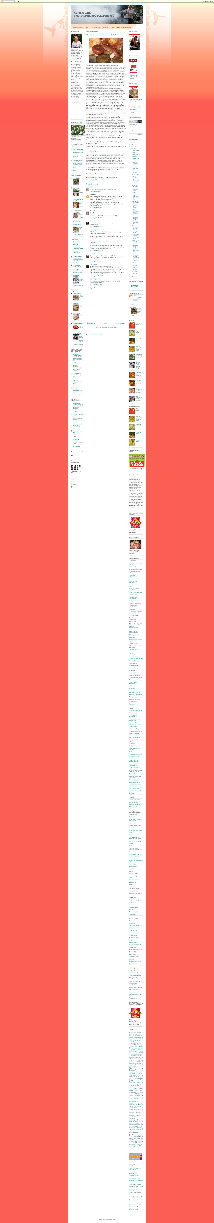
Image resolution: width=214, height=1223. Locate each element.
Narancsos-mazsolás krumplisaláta (134, 589)
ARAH (130, 1035)
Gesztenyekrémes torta (135, 854)
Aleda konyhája (77, 210)
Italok (87, 27)
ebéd (132, 1046)
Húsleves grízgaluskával (135, 975)
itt (92, 170)
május (134, 267)
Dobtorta (131, 843)
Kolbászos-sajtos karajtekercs (133, 582)
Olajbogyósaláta (133, 594)
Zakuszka (131, 959)
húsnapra (139, 1079)
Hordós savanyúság (134, 932)
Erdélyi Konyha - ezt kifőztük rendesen (139, 398)
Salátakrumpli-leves (134, 686)
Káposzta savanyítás (138, 331)
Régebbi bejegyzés (120, 323)
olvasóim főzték (137, 1110)
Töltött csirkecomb (133, 780)
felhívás (131, 1058)
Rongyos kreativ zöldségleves (133, 683)
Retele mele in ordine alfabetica (124, 27)
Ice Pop (81, 315)
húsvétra (138, 1082)
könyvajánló (131, 1095)
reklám (137, 1115)
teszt (138, 1131)
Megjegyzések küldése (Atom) (109, 327)
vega (139, 1141)
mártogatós (131, 1103)
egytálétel (133, 1049)
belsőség (131, 1037)
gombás (131, 1064)
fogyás (141, 1058)
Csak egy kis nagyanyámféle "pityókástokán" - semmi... (135, 204)
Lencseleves (132, 672)
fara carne (138, 1057)
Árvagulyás (132, 704)
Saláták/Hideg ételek (94, 25)
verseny (131, 1142)
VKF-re (96, 179)
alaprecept (138, 1034)
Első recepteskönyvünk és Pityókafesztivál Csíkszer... (135, 257)
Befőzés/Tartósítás (96, 27)
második (140, 1104)
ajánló (130, 1034)
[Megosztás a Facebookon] (115, 177)
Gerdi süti (75, 303)
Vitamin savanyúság (134, 956)
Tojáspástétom (132, 621)
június (133, 265)
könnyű (137, 1093)
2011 (132, 146)
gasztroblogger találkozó (135, 1063)
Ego (113, 27)
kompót (131, 1090)
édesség (140, 1046)
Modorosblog (76, 403)
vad (132, 1141)
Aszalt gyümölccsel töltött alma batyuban (135, 820)
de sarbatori (133, 1043)
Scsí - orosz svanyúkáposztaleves (134, 691)
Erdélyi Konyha (133, 1051)
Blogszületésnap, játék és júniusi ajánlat (139, 356)
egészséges (140, 1048)
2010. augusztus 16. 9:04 (96, 191)
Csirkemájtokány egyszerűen (133, 716)
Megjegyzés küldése (93, 288)
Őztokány (131, 793)
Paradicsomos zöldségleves (136, 680)
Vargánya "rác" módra (134, 782)
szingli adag (140, 1124)
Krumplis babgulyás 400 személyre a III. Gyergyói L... (135, 196)
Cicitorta (131, 832)
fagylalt (139, 1055)
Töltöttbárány (132, 637)
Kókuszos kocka (133, 866)
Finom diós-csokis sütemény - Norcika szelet (135, 849)
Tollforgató (75, 484)
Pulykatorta (132, 751)
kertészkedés (140, 1087)
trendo (91, 253)
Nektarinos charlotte (134, 879)
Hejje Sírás (134, 295)
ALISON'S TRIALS (77, 256)
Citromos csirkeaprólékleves (136, 658)
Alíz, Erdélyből (94, 229)
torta (135, 1135)
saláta (132, 1117)
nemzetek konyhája (136, 1106)
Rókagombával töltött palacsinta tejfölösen (134, 761)
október (134, 152)
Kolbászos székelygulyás (135, 729)
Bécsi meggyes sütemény (135, 830)
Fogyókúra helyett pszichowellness (77, 161)
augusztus (135, 156)
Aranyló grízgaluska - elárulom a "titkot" (139, 348)
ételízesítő (140, 1054)
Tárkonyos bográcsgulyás (135, 893)
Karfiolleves (132, 670)
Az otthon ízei (76, 313)
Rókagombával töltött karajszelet (134, 757)
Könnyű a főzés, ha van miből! (78, 200)
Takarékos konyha (77, 293)
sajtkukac (75, 380)
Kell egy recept (77, 373)
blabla (130, 1038)
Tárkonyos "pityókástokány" (136, 804)
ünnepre (131, 1139)
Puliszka (131, 909)
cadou (134, 1038)
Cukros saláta (132, 566)
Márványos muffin (133, 873)
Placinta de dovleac (135, 111)
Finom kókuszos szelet (134, 852)
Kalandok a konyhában (76, 388)
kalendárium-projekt (136, 1085)
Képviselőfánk (132, 864)
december (134, 150)
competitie (140, 1038)
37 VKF (92, 179)
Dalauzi (131, 835)
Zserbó (130, 884)
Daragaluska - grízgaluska (135, 900)
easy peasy (75, 269)
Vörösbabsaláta (133, 643)
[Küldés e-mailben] (110, 177)
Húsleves (131, 668)
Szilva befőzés (132, 952)
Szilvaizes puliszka (134, 615)
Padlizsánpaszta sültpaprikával (133, 598)
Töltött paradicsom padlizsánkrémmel (133, 632)
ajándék (139, 1032)
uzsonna (131, 1138)
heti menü (139, 1075)
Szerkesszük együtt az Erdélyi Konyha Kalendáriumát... (135, 220)
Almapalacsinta (133, 814)
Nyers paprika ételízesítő (135, 944)
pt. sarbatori (131, 1115)
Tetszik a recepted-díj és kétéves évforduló (139, 390)
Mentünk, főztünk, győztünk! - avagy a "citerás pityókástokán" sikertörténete (136, 366)
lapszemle (131, 1096)
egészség (134, 1048)
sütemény (132, 1120)
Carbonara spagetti (133, 713)
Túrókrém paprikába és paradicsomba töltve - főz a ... (135, 180)
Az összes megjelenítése (78, 234)
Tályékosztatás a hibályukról (139, 298)
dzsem (141, 1044)
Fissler (137, 1058)
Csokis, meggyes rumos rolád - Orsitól (135, 1169)
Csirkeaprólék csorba (134, 660)
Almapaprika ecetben (139, 440)
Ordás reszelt (132, 882)
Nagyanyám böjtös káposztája (133, 740)
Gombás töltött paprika (134, 799)
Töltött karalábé (133, 807)
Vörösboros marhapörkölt (135, 790)
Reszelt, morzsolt (133, 912)
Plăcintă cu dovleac (77, 266)
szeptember (135, 154)
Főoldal (74, 25)
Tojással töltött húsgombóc (135, 624)
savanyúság (132, 1118)
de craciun (141, 1041)
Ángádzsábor (132, 914)
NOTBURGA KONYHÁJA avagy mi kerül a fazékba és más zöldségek (77, 356)
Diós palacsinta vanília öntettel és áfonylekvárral (135, 838)
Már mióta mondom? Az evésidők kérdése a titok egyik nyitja (78, 165)
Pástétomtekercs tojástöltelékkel (133, 606)
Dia (91, 221)
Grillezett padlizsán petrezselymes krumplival (135, 723)
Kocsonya (131, 579)
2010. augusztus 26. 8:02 (96, 284)
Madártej (131, 871)
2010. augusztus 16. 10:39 (96, 226)
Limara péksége (77, 333)
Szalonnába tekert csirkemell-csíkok (133, 764)
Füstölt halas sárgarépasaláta (133, 576)
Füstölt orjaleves (133, 663)
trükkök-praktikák (137, 1136)
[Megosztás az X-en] (113, 177)
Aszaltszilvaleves (133, 656)
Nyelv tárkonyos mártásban (135, 592)
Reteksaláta (132, 609)
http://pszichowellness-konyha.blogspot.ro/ (78, 151)
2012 (132, 144)
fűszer (138, 1061)
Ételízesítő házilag (138, 339)
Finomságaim (76, 178)
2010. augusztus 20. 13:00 (96, 261)
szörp (133, 1129)
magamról (131, 1100)
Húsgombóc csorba (134, 665)
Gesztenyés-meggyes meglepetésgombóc (134, 857)
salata (142, 1115)
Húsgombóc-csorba (134, 972)
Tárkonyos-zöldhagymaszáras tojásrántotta (133, 627)
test (130, 1131)
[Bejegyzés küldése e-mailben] (107, 177)
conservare (138, 1040)
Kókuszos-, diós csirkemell (135, 731)
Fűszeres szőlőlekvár (134, 925)
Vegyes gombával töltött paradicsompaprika (135, 785)
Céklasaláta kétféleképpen (135, 569)
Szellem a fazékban (78, 323)
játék (138, 1084)
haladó (138, 1073)
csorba (136, 1041)
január (134, 273)
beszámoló (138, 1037)
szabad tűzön (138, 1121)
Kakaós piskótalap (133, 907)
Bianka (91, 210)
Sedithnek (102, 154)
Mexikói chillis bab (133, 891)
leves (141, 1097)
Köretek (133, 25)
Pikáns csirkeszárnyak (134, 600)
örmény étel (131, 1112)
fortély (132, 1060)
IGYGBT (130, 1084)
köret (138, 1095)
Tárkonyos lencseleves (134, 699)
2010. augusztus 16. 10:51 (96, 250)
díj (137, 1044)
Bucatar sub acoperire (76, 276)
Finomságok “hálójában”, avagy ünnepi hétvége (77, 368)
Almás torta (132, 817)
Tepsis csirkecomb (133, 773)
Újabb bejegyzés (91, 323)
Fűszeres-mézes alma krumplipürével (134, 719)
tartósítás (139, 1129)
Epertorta (131, 845)
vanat (136, 1141)
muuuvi (74, 487)
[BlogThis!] (112, 177)
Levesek (104, 25)
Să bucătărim (76, 265)
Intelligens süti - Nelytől (135, 1178)
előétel (139, 1049)
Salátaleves (132, 688)
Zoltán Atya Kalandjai (76, 440)
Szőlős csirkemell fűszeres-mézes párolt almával (136, 771)
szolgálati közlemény (136, 1127)
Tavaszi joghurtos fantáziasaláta (133, 618)
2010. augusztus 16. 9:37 (96, 207)
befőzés (137, 1035)
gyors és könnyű (136, 1067)
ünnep (138, 1138)
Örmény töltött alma (134, 649)
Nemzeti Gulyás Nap (134, 1107)
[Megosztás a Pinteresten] (116, 177)
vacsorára (140, 1139)
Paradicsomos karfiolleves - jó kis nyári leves (135, 236)
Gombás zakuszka (133, 928)
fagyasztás (133, 1055)
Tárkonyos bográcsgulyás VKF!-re (139, 382)
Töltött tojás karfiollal (134, 635)
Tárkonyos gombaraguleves (136, 697)
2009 (132, 276)
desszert (131, 1044)
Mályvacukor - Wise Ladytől (136, 1186)
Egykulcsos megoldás (78, 442)
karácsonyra (132, 1087)
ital (134, 1084)
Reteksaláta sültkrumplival (135, 754)
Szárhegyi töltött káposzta (135, 767)
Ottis (91, 187)
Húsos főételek (112, 25)
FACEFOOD (134, 109)
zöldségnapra (134, 1146)
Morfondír (133, 307)
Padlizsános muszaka (134, 745)
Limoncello (131, 868)
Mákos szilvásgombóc (134, 737)
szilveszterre (132, 1124)
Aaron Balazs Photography (134, 286)
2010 (132, 148)
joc (142, 1084)
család (130, 1041)
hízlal (141, 1076)
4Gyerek (92, 264)
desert (139, 1043)
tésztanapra (134, 1133)
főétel (139, 1060)
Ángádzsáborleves (133, 701)
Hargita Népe (132, 1075)
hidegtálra (132, 1076)
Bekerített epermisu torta (135, 825)
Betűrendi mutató (83, 25)
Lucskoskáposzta (133, 802)
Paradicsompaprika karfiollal (136, 949)
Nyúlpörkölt (132, 743)
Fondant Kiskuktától (134, 1175)
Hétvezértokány (133, 726)
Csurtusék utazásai (78, 424)
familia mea (131, 1057)
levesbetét (136, 1098)
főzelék (130, 1061)
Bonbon (131, 827)
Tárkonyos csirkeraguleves (135, 694)
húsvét (130, 1082)
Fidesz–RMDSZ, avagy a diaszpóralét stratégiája (77, 418)
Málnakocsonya (133, 942)
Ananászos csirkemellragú (135, 710)
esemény (141, 1052)
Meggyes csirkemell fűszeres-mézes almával (135, 734)
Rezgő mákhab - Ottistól (135, 1192)
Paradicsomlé (132, 947)
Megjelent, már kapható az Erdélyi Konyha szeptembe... (135, 162)
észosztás (133, 1054)
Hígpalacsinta (132, 902)
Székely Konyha (134, 1123)
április (133, 269)
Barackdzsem (132, 923)
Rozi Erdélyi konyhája (76, 188)
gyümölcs (137, 1069)
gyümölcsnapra (132, 1070)
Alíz (74, 481)
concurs (130, 1040)
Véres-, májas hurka (134, 788)
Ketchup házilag (138, 323)
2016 (132, 142)
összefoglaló (138, 1112)
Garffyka (75, 365)
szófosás (135, 1126)
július (133, 263)
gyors (139, 1064)
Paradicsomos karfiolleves (135, 677)
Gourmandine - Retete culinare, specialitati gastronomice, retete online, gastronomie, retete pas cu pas (78, 245)
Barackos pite (135, 174)
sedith (91, 194)
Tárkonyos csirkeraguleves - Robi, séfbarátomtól (135, 212)
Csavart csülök (132, 560)
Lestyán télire (132, 940)
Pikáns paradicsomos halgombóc (134, 749)
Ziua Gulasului (140, 1144)
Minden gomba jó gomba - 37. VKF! (135, 242)
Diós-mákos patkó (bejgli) (135, 841)
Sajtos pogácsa (81, 296)
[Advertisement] (106, 306)
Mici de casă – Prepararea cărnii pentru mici (77, 252)
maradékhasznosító (133, 1101)
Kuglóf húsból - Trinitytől (135, 1184)
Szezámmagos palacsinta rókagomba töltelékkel (135, 612)
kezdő (134, 1089)
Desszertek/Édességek (78, 27)
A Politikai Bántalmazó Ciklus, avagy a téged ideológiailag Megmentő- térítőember (78, 407)
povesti (139, 1113)
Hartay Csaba (76, 446)
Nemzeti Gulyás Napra (135, 1109)
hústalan (137, 1081)
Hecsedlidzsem (133, 930)
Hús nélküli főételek (123, 25)
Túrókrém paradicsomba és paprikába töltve (135, 640)
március (134, 271)
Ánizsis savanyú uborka (135, 961)
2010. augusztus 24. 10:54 (96, 276)
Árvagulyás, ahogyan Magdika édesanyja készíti (135, 188)
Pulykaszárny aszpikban (135, 603)
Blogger (75, 170)
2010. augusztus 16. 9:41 (96, 218)
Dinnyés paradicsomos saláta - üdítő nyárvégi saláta (135, 229)
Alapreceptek (106, 27)
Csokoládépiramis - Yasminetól (133, 1172)
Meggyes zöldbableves (134, 675)
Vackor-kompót (132, 954)
